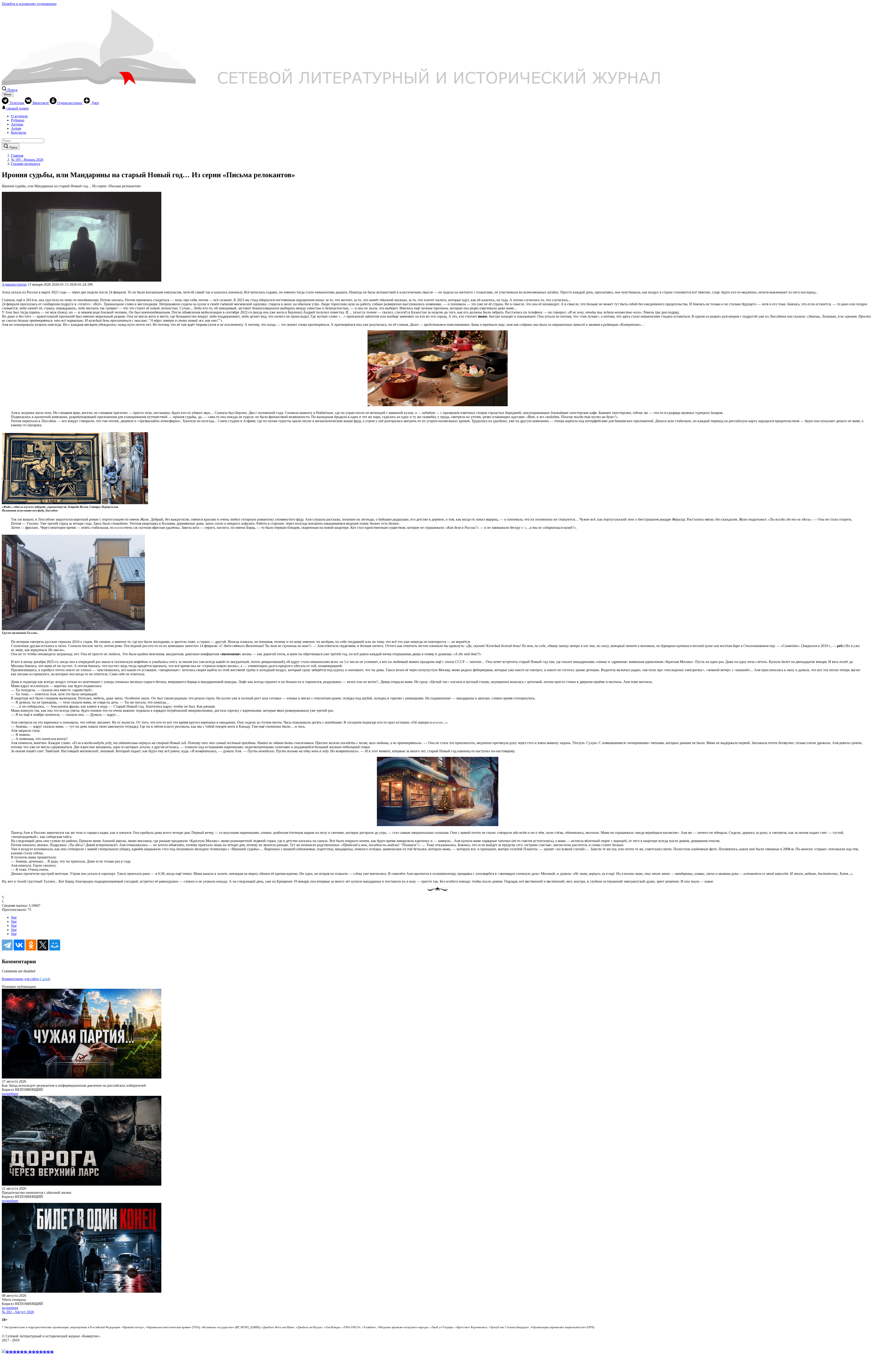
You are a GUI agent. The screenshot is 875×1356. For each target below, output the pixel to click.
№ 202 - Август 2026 (18, 1312)
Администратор (14, 284)
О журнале (19, 116)
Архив (16, 128)
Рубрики (17, 120)
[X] (42, 945)
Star (14, 917)
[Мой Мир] (54, 945)
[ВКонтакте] (19, 945)
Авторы (17, 124)
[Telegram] (7, 945)
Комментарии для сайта (26, 979)
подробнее (10, 1094)
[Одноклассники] (31, 945)
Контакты (18, 132)
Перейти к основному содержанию (29, 4)
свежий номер (18, 108)
